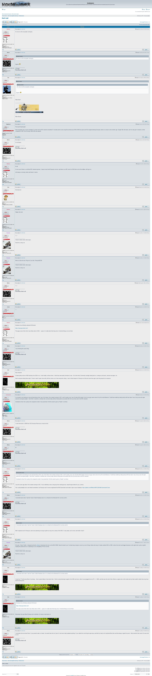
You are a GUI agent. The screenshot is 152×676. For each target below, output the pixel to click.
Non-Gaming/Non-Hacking (13, 15)
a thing (37, 545)
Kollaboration (21, 15)
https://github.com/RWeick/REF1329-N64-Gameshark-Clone (96, 487)
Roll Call (5, 18)
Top (3, 49)
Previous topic (142, 24)
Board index (4, 15)
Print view (5, 24)
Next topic (148, 24)
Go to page (142, 657)
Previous (146, 657)
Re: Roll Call (23, 29)
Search (148, 9)
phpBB (72, 675)
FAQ (144, 9)
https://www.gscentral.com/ (21, 328)
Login (4, 9)
